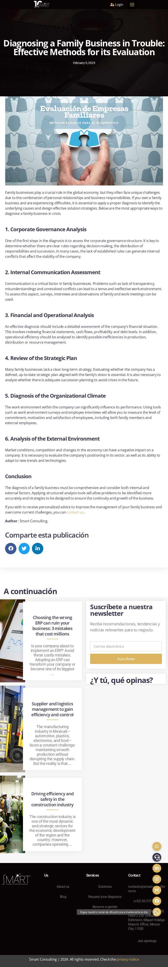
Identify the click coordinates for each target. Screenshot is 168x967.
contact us (75, 512)
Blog (63, 897)
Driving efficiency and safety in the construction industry (52, 799)
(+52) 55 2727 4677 (147, 901)
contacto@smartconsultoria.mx (146, 889)
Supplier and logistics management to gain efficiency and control (52, 709)
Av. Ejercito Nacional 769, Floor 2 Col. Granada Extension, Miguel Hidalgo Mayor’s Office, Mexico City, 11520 (146, 920)
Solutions (105, 887)
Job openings (147, 941)
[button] (130, 4)
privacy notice (128, 959)
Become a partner (105, 907)
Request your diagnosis (104, 897)
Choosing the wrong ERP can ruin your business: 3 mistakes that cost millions (52, 625)
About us (63, 887)
